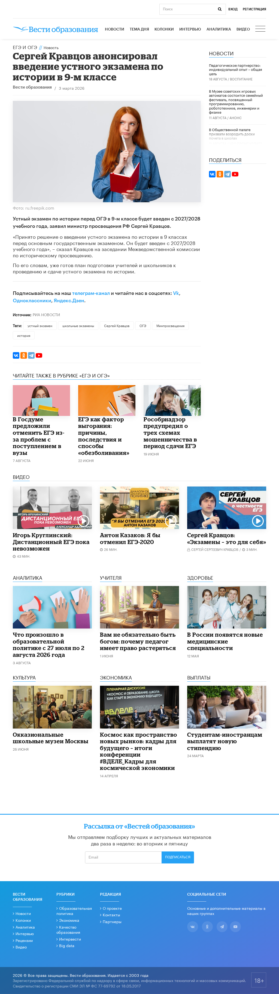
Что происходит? (245, 143)
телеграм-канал (91, 293)
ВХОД (233, 9)
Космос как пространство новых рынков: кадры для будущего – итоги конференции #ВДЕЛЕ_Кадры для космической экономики (138, 751)
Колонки (164, 29)
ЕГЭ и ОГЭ (25, 46)
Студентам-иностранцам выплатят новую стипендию (224, 741)
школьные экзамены (78, 325)
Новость (51, 47)
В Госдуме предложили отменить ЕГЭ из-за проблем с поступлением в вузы (39, 436)
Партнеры (112, 921)
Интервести (70, 939)
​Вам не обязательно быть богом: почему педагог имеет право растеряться (138, 641)
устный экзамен (40, 325)
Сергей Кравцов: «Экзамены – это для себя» (226, 538)
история (23, 335)
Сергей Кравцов (116, 325)
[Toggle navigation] (260, 29)
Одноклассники (32, 300)
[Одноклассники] (23, 355)
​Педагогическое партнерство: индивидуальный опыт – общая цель (235, 69)
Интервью (190, 29)
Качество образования (68, 929)
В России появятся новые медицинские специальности (225, 641)
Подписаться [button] (177, 857)
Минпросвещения (170, 325)
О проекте (112, 908)
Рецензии (24, 940)
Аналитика (219, 29)
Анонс (235, 117)
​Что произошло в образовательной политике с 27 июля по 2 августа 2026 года (48, 644)
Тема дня (139, 29)
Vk (176, 293)
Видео (243, 29)
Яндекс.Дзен (69, 300)
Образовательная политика (74, 910)
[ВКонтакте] (16, 355)
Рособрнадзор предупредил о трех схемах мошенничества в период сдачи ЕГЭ (170, 432)
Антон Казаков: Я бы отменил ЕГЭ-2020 (130, 538)
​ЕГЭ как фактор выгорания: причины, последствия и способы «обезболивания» (103, 436)
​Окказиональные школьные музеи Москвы (51, 738)
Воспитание (241, 78)
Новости (114, 29)
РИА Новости (46, 314)
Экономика (69, 920)
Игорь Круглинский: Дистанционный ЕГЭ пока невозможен (51, 542)
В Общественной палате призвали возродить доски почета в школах (232, 133)
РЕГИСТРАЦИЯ (254, 9)
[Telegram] (31, 355)
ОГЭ (143, 325)
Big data (66, 945)
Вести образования (32, 87)
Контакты (111, 914)
